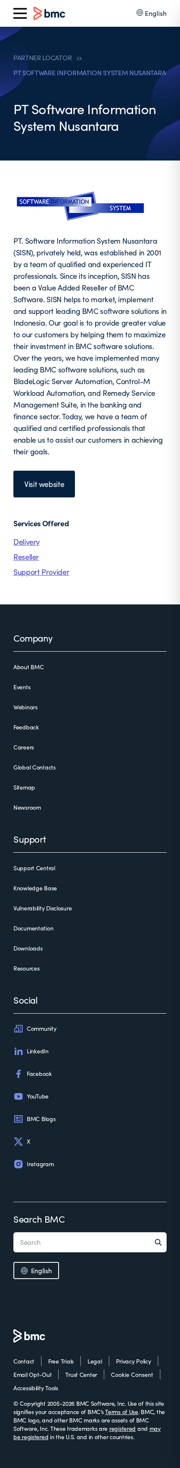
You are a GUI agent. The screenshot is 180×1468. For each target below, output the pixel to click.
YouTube (38, 1096)
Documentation (33, 928)
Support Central (34, 868)
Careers (23, 747)
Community (41, 1028)
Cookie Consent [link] (132, 1375)
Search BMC (39, 1219)
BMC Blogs (41, 1119)
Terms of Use (121, 1412)
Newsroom (27, 807)
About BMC (28, 667)
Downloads (27, 948)
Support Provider (41, 572)
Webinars (25, 707)
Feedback (26, 727)
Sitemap (24, 787)
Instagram (40, 1164)
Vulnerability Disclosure (42, 908)
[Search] (161, 1242)
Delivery (26, 542)
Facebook (39, 1074)
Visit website (44, 484)
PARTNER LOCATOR (42, 58)
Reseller (26, 557)
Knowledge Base (35, 888)
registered (122, 1428)
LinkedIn (38, 1051)
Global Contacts (34, 767)
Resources (26, 968)
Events (21, 687)
